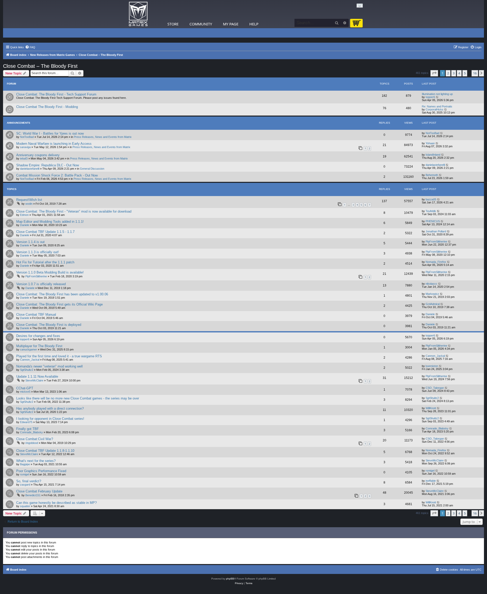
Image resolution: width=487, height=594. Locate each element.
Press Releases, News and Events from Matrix (103, 136)
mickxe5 (25, 391)
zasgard (25, 484)
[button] (434, 73)
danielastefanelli (29, 168)
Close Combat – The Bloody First (40, 66)
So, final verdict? (28, 481)
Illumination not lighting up (437, 93)
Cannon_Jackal (29, 359)
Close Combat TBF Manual (36, 314)
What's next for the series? (36, 461)
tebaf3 (24, 158)
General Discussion (92, 168)
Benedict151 (33, 495)
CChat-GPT (24, 388)
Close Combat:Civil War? (34, 439)
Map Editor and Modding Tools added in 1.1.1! (50, 221)
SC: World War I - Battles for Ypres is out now (50, 133)
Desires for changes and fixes (38, 336)
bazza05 (431, 199)
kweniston (432, 365)
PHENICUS (433, 221)
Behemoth (432, 174)
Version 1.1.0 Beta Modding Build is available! (50, 272)
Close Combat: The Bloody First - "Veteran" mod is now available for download (73, 211)
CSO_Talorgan (435, 387)
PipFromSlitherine (436, 241)
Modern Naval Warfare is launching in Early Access (54, 144)
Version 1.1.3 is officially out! (37, 252)
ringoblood (31, 442)
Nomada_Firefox (436, 261)
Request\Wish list (29, 200)
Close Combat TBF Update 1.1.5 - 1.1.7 (45, 232)
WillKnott (431, 408)
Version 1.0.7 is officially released (41, 284)
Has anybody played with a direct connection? (50, 408)
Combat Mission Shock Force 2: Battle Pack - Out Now (57, 175)
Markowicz (432, 293)
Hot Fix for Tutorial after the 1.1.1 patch (45, 262)
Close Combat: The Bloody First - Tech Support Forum (56, 94)
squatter (25, 506)
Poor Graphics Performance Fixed (41, 471)
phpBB (230, 578)
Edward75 (26, 422)
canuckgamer (28, 349)
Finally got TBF (27, 429)
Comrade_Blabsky (31, 432)
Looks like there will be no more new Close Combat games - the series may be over (77, 398)
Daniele (24, 225)
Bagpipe (25, 464)
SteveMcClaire (34, 380)
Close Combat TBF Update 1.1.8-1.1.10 (45, 451)
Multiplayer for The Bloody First (39, 346)
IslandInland (433, 154)
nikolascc (431, 283)
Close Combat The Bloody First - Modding (47, 107)
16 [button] (475, 73)
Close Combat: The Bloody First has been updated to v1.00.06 (62, 294)
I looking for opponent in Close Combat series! (50, 419)
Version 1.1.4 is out (30, 242)
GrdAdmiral (433, 304)
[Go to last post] (441, 133)
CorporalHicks (434, 109)
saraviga (25, 147)
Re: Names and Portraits (437, 106)
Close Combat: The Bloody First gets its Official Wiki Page (59, 304)
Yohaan (430, 143)
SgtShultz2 (26, 369)
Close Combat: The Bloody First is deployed (48, 325)
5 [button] (465, 73)
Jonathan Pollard (436, 231)
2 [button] (448, 73)
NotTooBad (27, 136)
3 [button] (454, 73)
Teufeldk (431, 211)
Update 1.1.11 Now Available (37, 376)
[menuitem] (30, 47)
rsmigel (24, 474)
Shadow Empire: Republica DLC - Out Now (47, 165)
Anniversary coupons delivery (38, 155)
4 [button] (459, 73)
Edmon (24, 214)
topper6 (430, 97)
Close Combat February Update (39, 491)
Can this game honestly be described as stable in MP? (56, 503)
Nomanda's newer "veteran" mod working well (49, 366)
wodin (28, 203)
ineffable (431, 480)
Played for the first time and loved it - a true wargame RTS (59, 356)
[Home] (138, 14)
